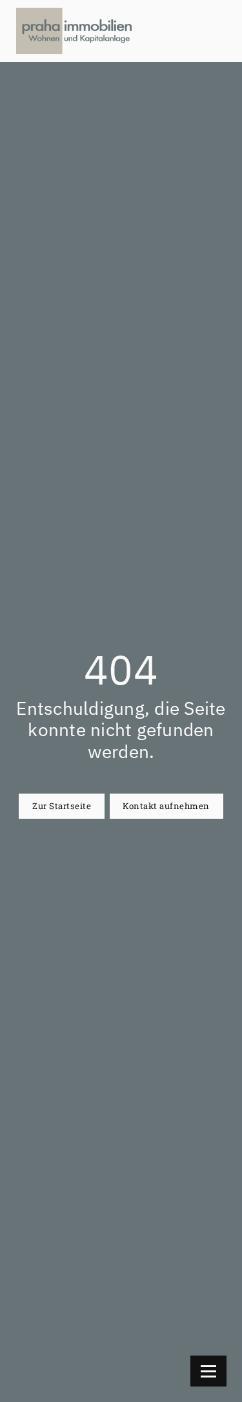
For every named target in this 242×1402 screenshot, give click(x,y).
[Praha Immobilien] (74, 31)
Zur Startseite (61, 806)
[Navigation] (208, 1371)
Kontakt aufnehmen (166, 806)
